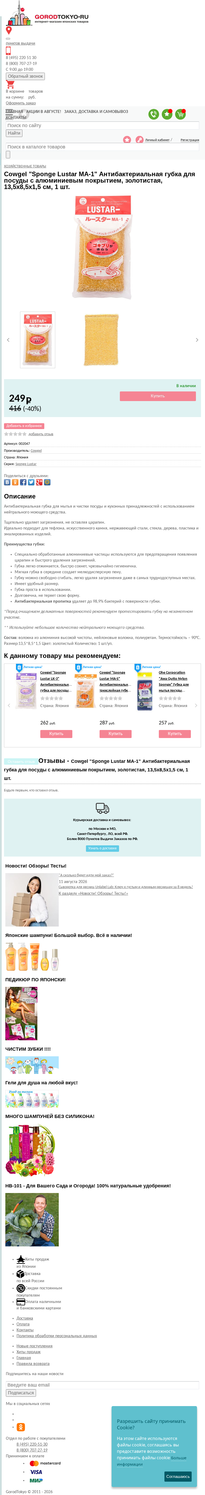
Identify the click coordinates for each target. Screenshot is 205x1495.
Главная (24, 1358)
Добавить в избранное (24, 426)
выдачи (20, 43)
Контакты (25, 1330)
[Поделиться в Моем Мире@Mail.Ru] (47, 482)
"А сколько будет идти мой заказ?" (86, 875)
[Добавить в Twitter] (31, 482)
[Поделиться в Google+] (39, 482)
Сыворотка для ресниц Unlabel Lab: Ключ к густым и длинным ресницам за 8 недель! (126, 887)
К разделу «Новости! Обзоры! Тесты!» (93, 894)
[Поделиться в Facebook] (23, 482)
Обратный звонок (25, 76)
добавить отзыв (41, 434)
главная (14, 112)
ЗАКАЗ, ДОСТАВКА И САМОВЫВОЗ (96, 112)
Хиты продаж (29, 1352)
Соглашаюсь (178, 1476)
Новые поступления (35, 1346)
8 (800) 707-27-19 (32, 1450)
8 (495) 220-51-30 (32, 1444)
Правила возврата (33, 1364)
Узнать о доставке (102, 848)
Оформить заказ (21, 103)
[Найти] (8, 154)
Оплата (23, 1324)
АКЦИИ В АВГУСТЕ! (43, 112)
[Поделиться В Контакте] (7, 482)
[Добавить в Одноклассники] (15, 482)
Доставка (25, 1318)
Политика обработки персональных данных (57, 1336)
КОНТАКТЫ (16, 118)
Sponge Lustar (26, 464)
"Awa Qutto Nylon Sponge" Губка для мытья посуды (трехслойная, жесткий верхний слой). (174, 691)
